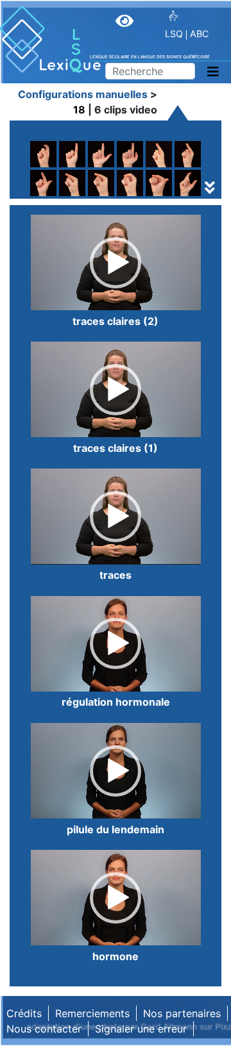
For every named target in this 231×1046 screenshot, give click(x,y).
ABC (199, 33)
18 (79, 109)
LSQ (174, 33)
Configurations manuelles (83, 94)
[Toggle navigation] (213, 72)
